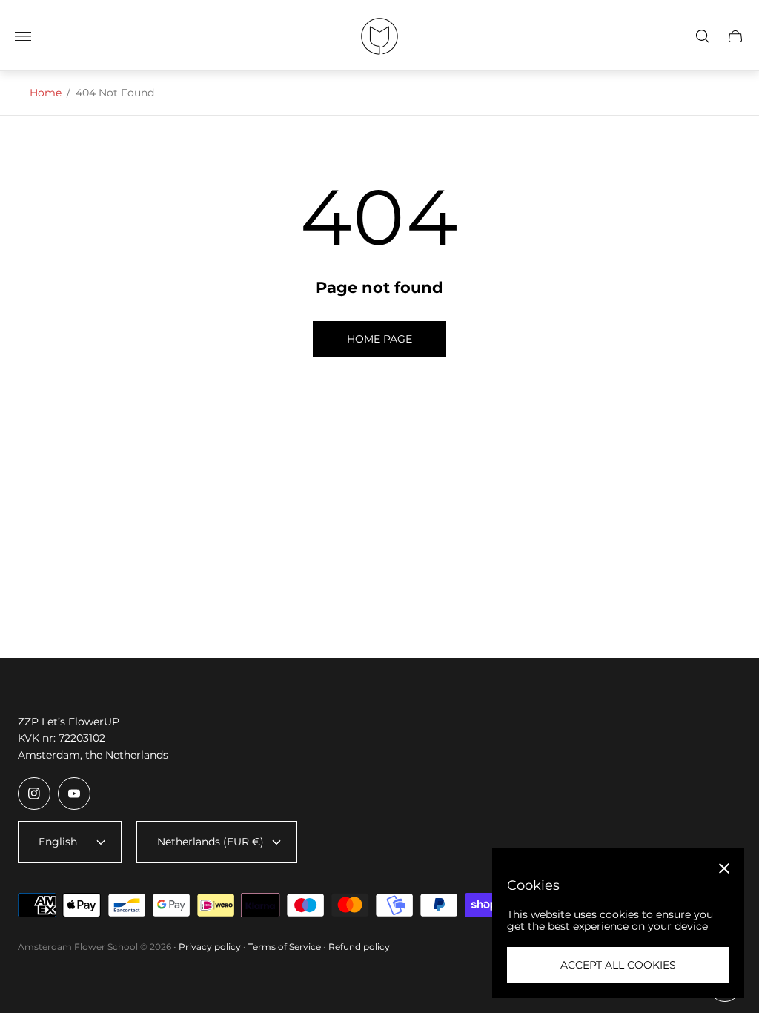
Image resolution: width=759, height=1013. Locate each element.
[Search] (702, 36)
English (58, 841)
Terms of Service (284, 946)
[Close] (724, 868)
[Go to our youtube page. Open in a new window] (74, 793)
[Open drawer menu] (23, 36)
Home (46, 92)
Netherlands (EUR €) (210, 841)
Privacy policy (210, 946)
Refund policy (359, 946)
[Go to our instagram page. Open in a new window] (34, 793)
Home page (379, 339)
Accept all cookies (618, 964)
